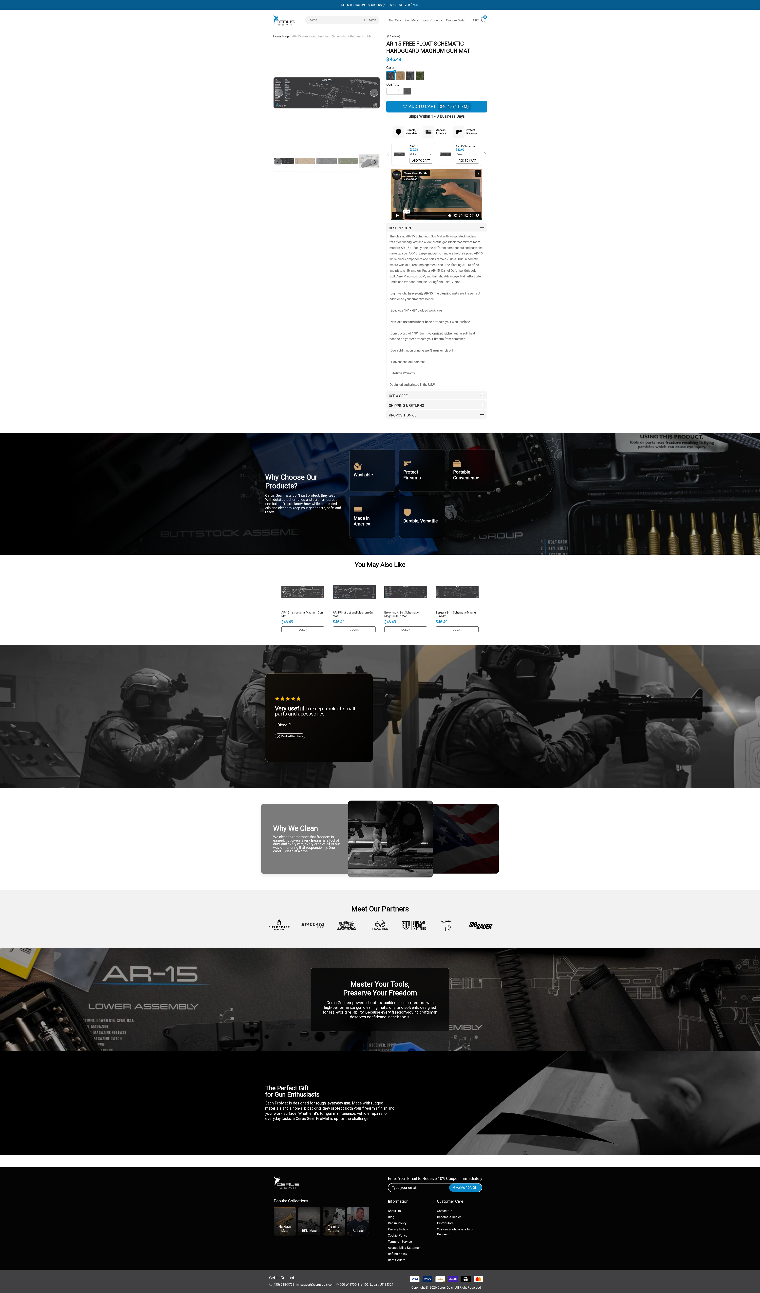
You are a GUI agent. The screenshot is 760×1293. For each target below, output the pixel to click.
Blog (391, 1217)
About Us (394, 1211)
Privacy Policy (398, 1229)
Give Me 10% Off (465, 1187)
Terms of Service (400, 1241)
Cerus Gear (446, 1287)
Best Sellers (396, 1260)
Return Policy (397, 1223)
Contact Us (444, 1211)
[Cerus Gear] (284, 20)
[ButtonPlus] (407, 91)
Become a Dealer (449, 1217)
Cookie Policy (397, 1235)
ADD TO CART (421, 160)
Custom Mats (455, 20)
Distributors (445, 1223)
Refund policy (397, 1254)
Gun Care (395, 20)
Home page (281, 36)
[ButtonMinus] (390, 91)
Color (390, 68)
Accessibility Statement (404, 1248)
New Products (432, 20)
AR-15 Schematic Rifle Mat (467, 146)
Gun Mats (411, 20)
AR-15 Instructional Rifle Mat (420, 146)
